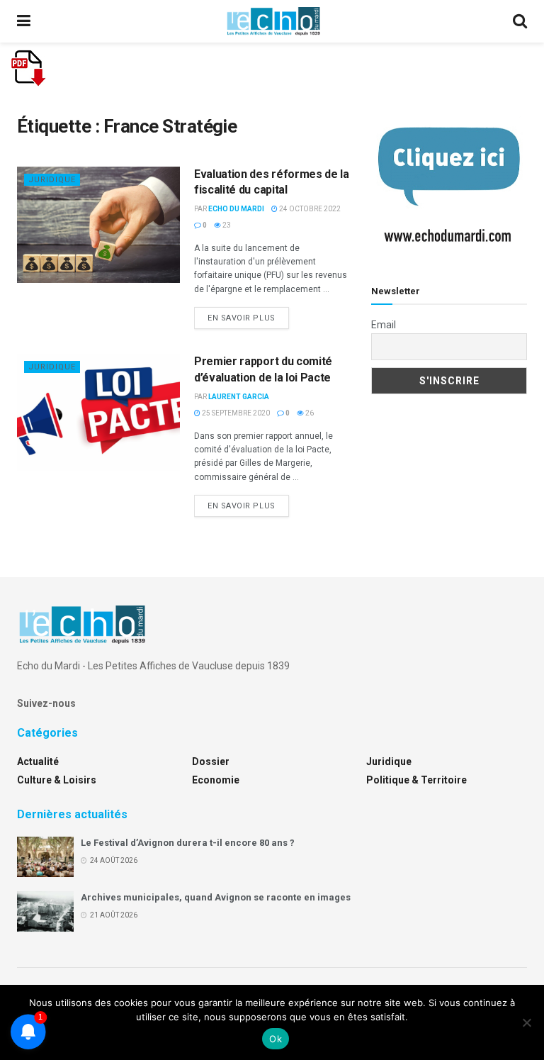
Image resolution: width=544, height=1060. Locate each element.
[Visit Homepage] (273, 21)
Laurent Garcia (238, 397)
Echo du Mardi (236, 209)
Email (383, 324)
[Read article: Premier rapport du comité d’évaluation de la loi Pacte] (98, 412)
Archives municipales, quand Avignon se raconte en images (216, 897)
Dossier (211, 761)
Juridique (52, 179)
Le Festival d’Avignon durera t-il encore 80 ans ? (188, 842)
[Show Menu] (23, 21)
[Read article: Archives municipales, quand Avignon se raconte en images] (45, 911)
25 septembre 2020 (235, 413)
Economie (215, 780)
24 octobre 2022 (309, 209)
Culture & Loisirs (56, 780)
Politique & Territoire (416, 780)
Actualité (38, 761)
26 (309, 413)
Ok (275, 1038)
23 (226, 225)
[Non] (526, 1022)
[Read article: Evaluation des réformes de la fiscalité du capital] (98, 225)
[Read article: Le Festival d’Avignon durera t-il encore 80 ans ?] (45, 857)
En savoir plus (248, 318)
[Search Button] (520, 21)
